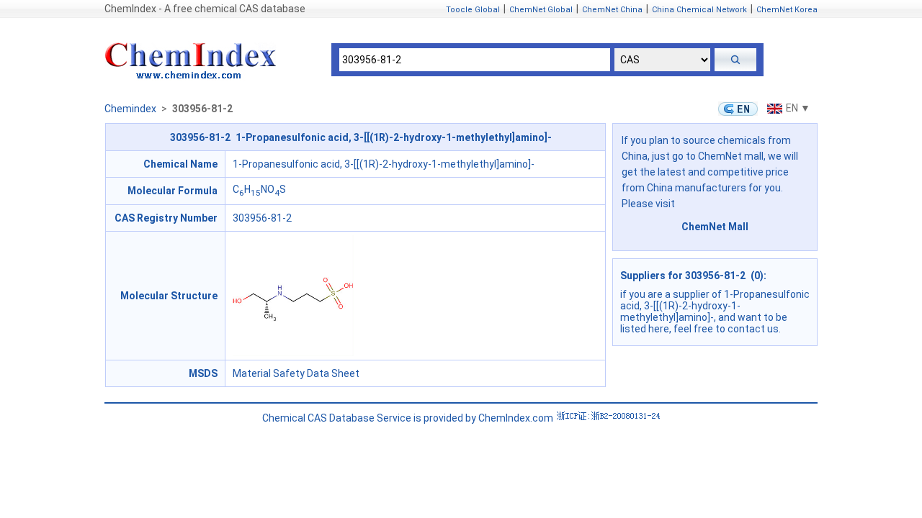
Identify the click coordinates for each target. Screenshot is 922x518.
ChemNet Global (541, 9)
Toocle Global (473, 9)
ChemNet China (612, 9)
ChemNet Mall (714, 226)
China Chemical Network (699, 9)
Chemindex (130, 108)
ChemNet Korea (787, 9)
